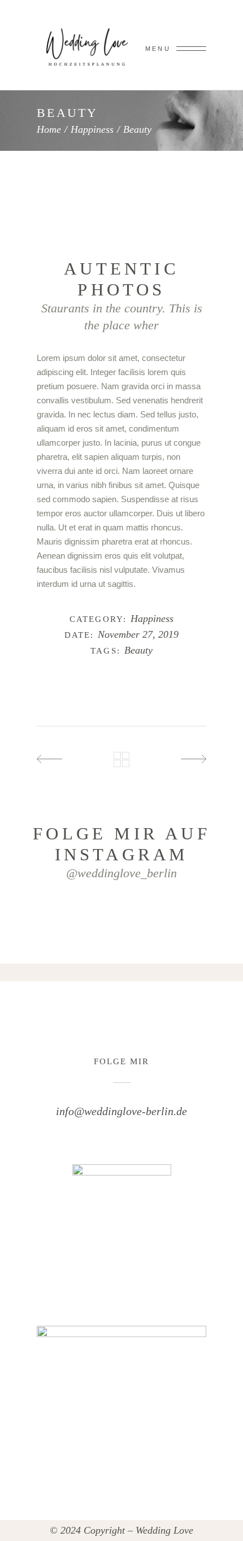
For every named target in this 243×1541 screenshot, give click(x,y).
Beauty (138, 650)
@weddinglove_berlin (121, 873)
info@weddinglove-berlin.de (121, 1111)
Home (49, 129)
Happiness (92, 129)
